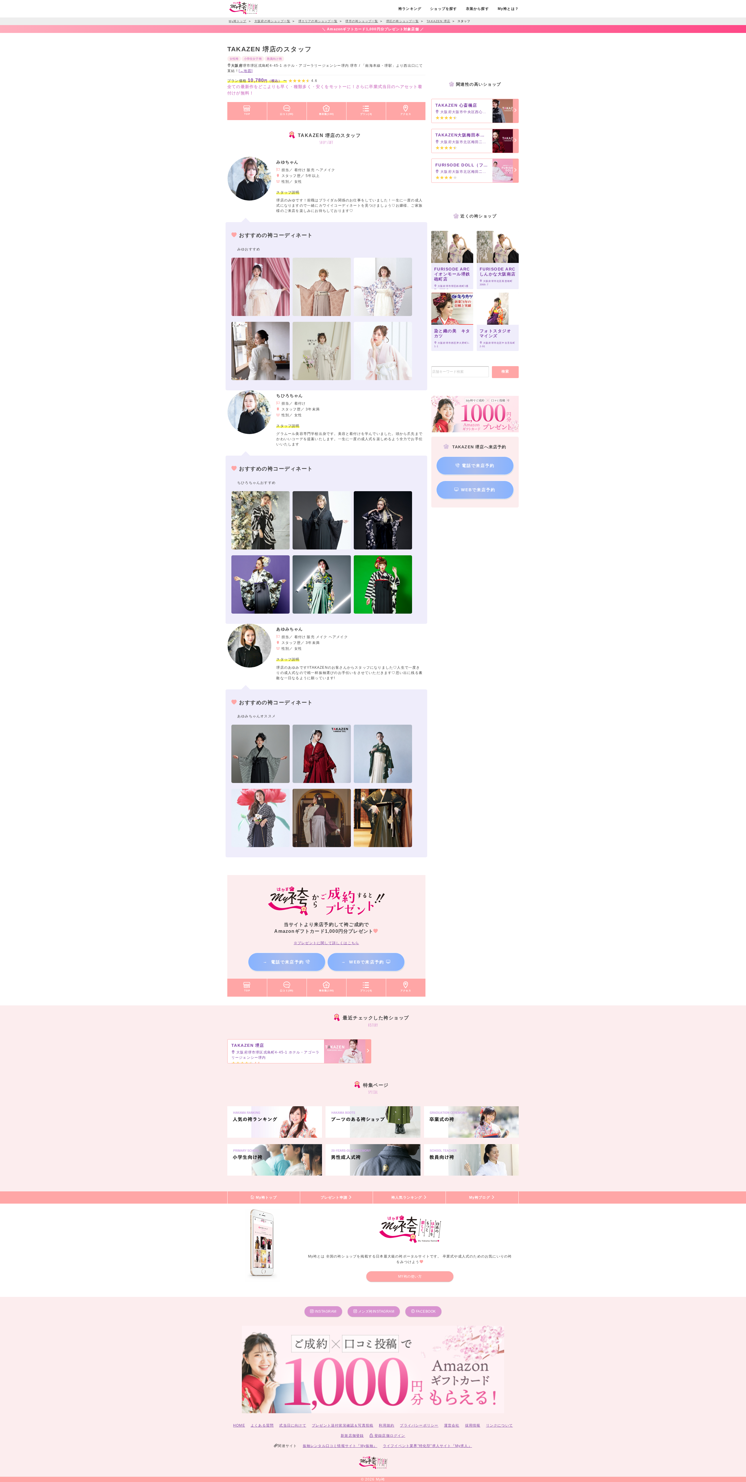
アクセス (405, 114)
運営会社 (452, 1425)
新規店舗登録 (352, 1436)
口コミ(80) (286, 114)
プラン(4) (366, 114)
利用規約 (386, 1425)
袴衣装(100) (326, 114)
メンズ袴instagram (375, 1311)
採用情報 (473, 1425)
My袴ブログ (480, 1197)
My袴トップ (265, 1197)
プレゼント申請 (335, 1197)
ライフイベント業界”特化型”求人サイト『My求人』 (427, 1446)
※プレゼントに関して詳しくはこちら (326, 943)
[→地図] (246, 71)
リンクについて (499, 1425)
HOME (239, 1425)
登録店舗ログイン (389, 1436)
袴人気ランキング (407, 1197)
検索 (505, 371)
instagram (325, 1311)
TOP (247, 114)
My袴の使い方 (410, 1276)
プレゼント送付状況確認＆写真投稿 (342, 1425)
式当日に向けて (292, 1425)
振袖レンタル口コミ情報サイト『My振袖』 (340, 1446)
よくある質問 (262, 1425)
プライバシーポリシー (419, 1425)
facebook (425, 1311)
